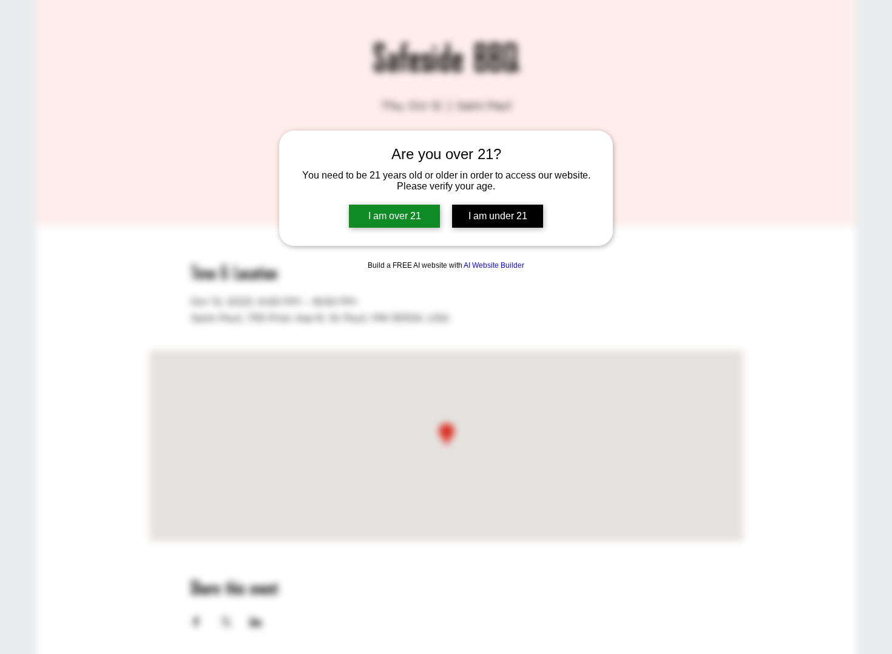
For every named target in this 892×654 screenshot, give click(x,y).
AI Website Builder (494, 265)
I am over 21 (394, 216)
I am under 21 (497, 216)
